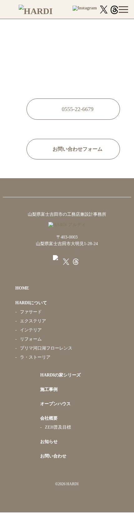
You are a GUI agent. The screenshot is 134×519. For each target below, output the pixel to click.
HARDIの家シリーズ (60, 375)
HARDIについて (31, 302)
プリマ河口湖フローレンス (46, 348)
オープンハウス (55, 403)
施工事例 (49, 389)
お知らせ (49, 441)
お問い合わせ (53, 456)
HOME (22, 288)
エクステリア (33, 321)
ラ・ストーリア (35, 357)
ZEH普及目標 (58, 427)
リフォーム (31, 339)
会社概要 (49, 418)
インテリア (31, 330)
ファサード (31, 312)
